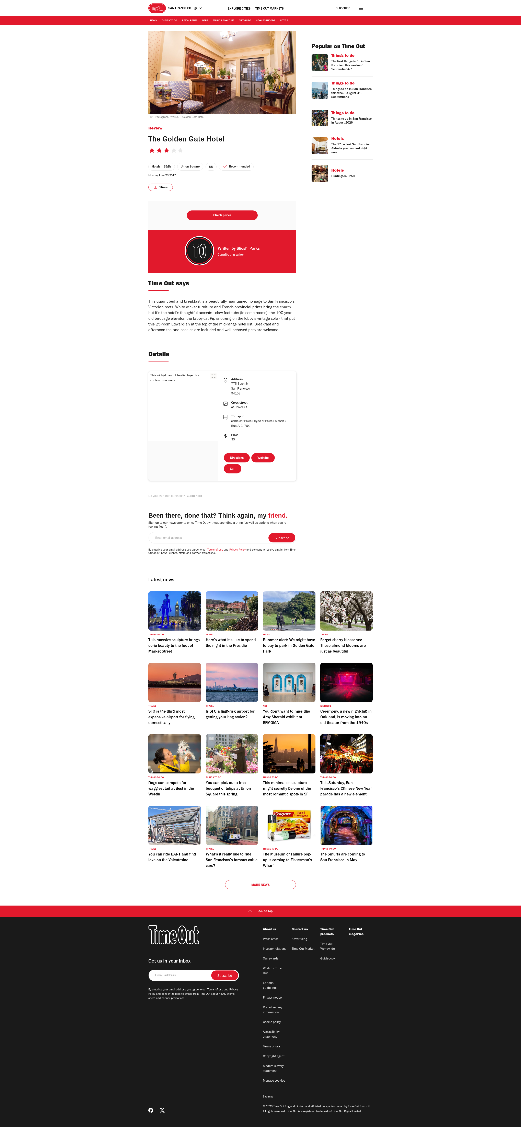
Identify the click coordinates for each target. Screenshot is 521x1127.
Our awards (270, 959)
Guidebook (327, 959)
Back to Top (264, 911)
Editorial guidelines (270, 986)
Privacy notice (272, 998)
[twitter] (162, 1110)
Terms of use (271, 1046)
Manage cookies (274, 1081)
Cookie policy (272, 1022)
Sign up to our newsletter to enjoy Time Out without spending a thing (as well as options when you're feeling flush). (217, 525)
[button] (213, 376)
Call (232, 469)
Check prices (222, 215)
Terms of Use (215, 550)
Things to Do (169, 21)
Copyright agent (274, 1056)
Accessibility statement (271, 1035)
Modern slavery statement (273, 1069)
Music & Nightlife (223, 21)
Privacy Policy (237, 550)
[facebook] (150, 1110)
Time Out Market (303, 949)
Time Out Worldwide (327, 947)
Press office (270, 939)
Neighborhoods (265, 21)
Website (263, 458)
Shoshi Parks (248, 249)
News (153, 21)
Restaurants (189, 21)
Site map (268, 1097)
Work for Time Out (272, 971)
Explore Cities (239, 9)
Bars (205, 21)
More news (260, 885)
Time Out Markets (269, 9)
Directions (237, 458)
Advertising (299, 939)
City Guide (245, 21)
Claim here (194, 496)
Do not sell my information (272, 1010)
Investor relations (274, 949)
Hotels (284, 21)
